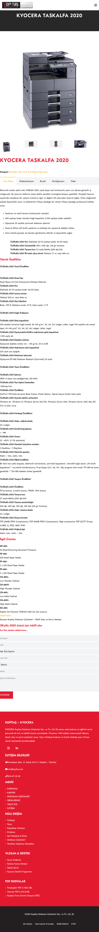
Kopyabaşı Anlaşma (16, 828)
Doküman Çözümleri (16, 840)
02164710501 (5, 616)
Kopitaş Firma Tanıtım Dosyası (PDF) (23, 896)
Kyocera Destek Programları (19, 872)
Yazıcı (9, 824)
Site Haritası (27, 924)
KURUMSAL (12, 789)
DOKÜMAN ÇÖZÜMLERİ (18, 796)
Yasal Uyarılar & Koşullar (44, 924)
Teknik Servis (13, 868)
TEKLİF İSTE (12, 804)
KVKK (73, 924)
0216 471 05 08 (13, 776)
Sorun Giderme (14, 860)
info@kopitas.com (15, 769)
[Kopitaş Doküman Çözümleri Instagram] (8, 748)
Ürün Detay (8, 181)
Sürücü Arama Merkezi (17, 864)
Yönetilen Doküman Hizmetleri (20, 844)
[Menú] (96, 5)
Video (73, 181)
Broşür (43, 181)
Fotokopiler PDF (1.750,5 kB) (19, 888)
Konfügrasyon (58, 181)
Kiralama (11, 832)
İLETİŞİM (11, 808)
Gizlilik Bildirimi (62, 924)
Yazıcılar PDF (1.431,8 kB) (18, 892)
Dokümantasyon (26, 181)
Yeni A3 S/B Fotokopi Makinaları (33, 172)
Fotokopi (13, 172)
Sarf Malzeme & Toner (17, 836)
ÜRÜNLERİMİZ (13, 800)
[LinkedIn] (17, 748)
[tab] (8, 181)
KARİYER (11, 793)
